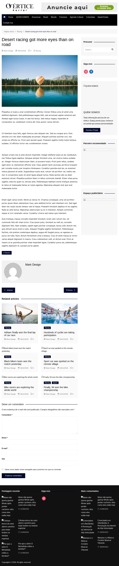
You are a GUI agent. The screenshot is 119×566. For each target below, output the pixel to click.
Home (10, 17)
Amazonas (36, 17)
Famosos (63, 17)
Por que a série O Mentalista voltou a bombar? (26, 546)
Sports (55, 383)
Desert (7, 253)
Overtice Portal (92, 130)
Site (3, 459)
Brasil (45, 17)
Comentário (7, 415)
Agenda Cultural (76, 17)
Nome (5, 438)
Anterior (10, 290)
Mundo (54, 17)
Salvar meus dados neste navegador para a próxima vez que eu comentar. (33, 469)
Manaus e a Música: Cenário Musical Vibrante (106, 540)
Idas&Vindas (103, 17)
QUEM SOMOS (22, 17)
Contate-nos (8, 23)
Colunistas (90, 17)
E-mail (5, 448)
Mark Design (8, 51)
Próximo (69, 290)
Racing (38, 51)
